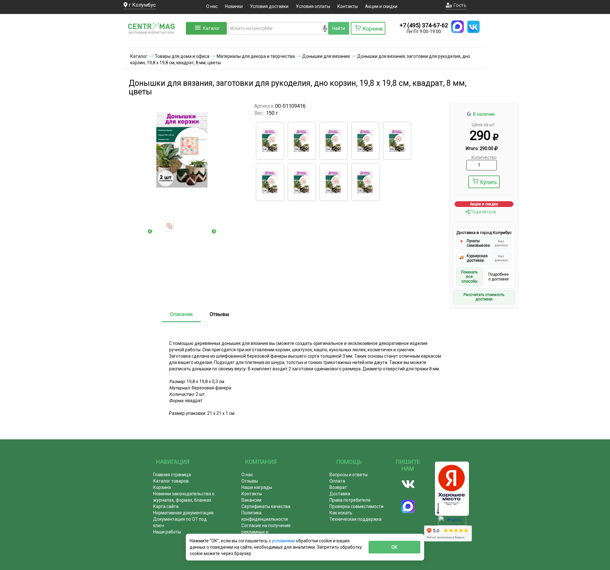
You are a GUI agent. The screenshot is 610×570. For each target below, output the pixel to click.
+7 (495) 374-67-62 (424, 25)
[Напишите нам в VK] (473, 26)
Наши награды (256, 487)
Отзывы (219, 314)
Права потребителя (349, 500)
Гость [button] (459, 5)
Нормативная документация (183, 512)
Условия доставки (269, 6)
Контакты (347, 6)
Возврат (338, 487)
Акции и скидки (381, 6)
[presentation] (150, 231)
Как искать (340, 512)
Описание (181, 314)
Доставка (339, 493)
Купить (488, 182)
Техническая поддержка (355, 519)
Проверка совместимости (356, 506)
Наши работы (167, 531)
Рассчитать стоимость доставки (484, 296)
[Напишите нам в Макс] (457, 26)
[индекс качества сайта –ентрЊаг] (452, 522)
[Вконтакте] (408, 484)
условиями (284, 540)
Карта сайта (166, 506)
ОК (394, 547)
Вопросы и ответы (348, 474)
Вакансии (251, 500)
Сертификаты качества (265, 506)
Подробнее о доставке (498, 276)
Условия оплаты (313, 6)
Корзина (162, 487)
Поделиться (483, 211)
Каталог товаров (171, 481)
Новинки (234, 6)
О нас (212, 6)
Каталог (211, 28)
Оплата (337, 481)
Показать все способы (469, 277)
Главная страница (172, 474)
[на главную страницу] (154, 41)
